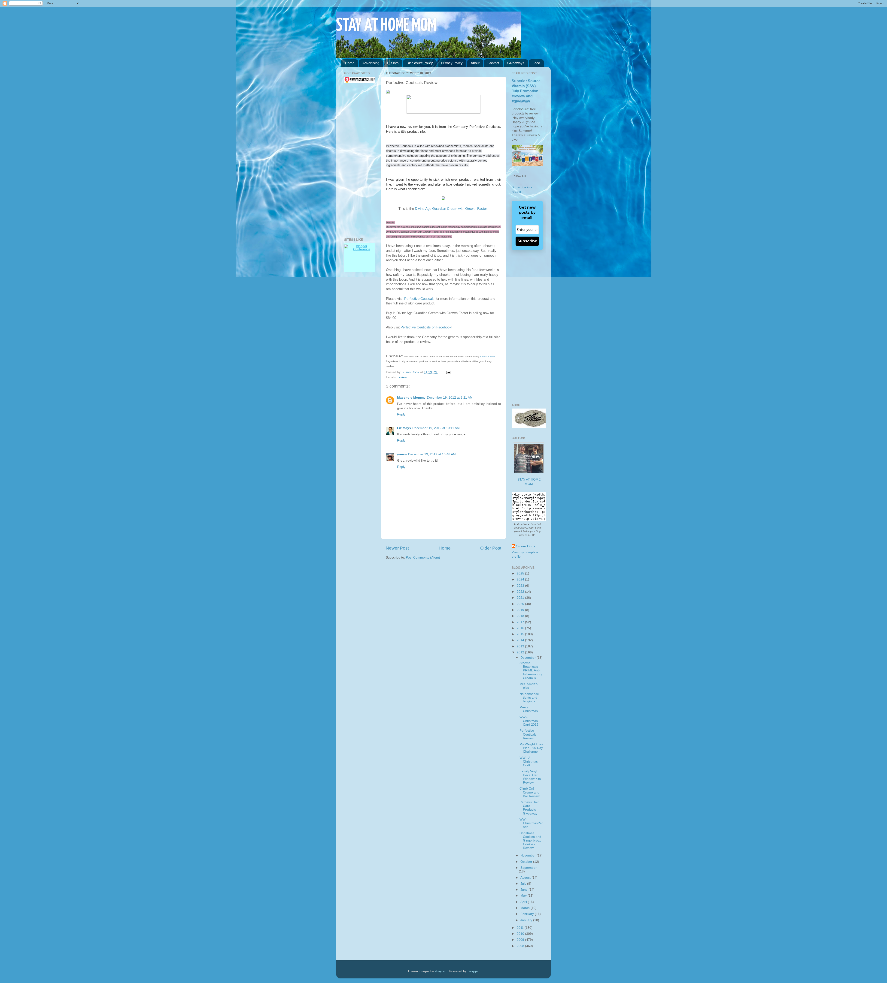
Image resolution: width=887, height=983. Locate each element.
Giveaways (515, 63)
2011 (521, 927)
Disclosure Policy (420, 63)
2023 (521, 585)
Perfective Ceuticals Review (527, 734)
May (524, 895)
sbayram (441, 971)
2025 (521, 573)
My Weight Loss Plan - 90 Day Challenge (531, 748)
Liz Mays (404, 428)
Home (349, 63)
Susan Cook (410, 372)
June (524, 889)
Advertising (370, 63)
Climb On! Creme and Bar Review (529, 792)
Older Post (490, 548)
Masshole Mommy (411, 397)
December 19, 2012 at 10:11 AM (436, 428)
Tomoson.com (487, 356)
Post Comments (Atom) (423, 557)
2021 (521, 597)
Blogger (473, 971)
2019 (521, 610)
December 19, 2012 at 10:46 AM (432, 454)
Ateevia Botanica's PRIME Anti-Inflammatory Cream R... (530, 670)
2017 (521, 622)
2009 (521, 939)
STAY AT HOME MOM (386, 25)
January (526, 920)
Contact (493, 63)
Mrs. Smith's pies (528, 685)
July (523, 883)
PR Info (392, 63)
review (402, 377)
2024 (521, 579)
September (528, 867)
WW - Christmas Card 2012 (528, 720)
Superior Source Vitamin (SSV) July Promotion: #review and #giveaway (526, 91)
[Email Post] (447, 372)
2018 (521, 616)
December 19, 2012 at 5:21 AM (450, 397)
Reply (401, 414)
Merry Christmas (528, 709)
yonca (402, 454)
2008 (521, 946)
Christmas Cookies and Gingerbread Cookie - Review (530, 840)
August (526, 877)
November (528, 855)
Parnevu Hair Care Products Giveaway (529, 807)
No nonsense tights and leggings (529, 697)
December (528, 657)
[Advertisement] (358, 160)
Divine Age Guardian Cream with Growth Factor (451, 208)
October (526, 861)
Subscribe (527, 241)
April (524, 902)
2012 (521, 652)
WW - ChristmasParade (531, 823)
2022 (521, 591)
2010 (521, 933)
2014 (521, 640)
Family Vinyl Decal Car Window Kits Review (530, 777)
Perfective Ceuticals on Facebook (426, 327)
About (475, 63)
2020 (521, 604)
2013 (521, 646)
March (525, 908)
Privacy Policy (452, 63)
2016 (521, 628)
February (527, 914)
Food (536, 63)
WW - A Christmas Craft (528, 761)
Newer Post (397, 548)
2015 (521, 634)
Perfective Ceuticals (419, 299)
